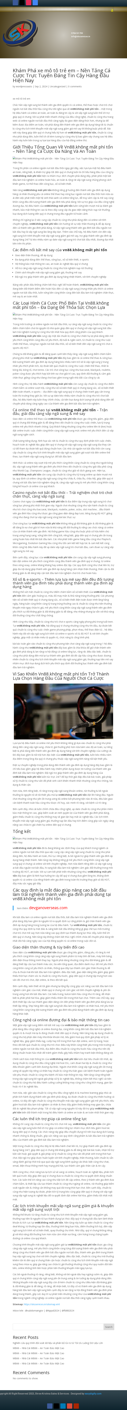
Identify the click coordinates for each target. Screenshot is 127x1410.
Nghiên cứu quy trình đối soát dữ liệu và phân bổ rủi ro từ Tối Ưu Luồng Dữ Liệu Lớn (58, 1343)
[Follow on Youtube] (76, 1406)
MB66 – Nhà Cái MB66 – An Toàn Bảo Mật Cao (38, 1348)
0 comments (75, 86)
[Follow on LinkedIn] (63, 1406)
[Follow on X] (22, 2)
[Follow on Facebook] (15, 2)
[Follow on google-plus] (69, 1406)
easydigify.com (93, 1393)
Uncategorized (57, 86)
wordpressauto (24, 86)
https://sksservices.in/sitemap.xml (42, 1304)
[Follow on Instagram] (28, 2)
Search (108, 1326)
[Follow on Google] (35, 2)
